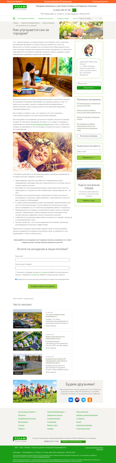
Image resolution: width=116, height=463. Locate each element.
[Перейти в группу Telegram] (83, 400)
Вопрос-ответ (52, 425)
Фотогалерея (23, 422)
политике (35, 275)
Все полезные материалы (89, 136)
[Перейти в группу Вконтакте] (71, 400)
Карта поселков (82, 412)
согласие (43, 272)
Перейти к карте (89, 200)
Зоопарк (50, 429)
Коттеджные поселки (26, 412)
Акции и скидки (63, 18)
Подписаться (88, 157)
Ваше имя (19, 256)
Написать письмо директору (72, 441)
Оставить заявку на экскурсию (42, 286)
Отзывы (21, 425)
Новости (21, 429)
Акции (78, 422)
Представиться (89, 88)
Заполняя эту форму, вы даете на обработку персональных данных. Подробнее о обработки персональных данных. (41, 274)
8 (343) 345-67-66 (61, 10)
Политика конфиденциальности (41, 457)
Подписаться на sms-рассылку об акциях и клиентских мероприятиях (42, 279)
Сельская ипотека (83, 429)
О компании (51, 422)
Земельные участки (45, 18)
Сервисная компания (84, 425)
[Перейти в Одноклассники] (90, 400)
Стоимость (80, 418)
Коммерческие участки (27, 418)
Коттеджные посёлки (26, 18)
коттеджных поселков (40, 124)
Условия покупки (53, 418)
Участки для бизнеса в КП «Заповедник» (58, 1)
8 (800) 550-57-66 (51, 441)
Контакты (77, 18)
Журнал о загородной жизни (87, 415)
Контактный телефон (23, 264)
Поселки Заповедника (55, 412)
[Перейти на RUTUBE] (77, 400)
